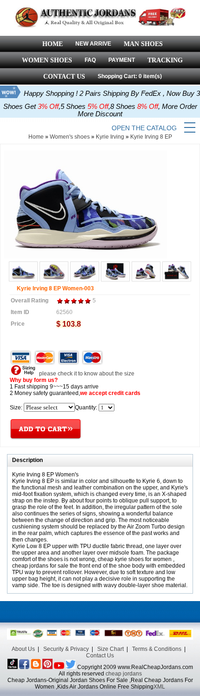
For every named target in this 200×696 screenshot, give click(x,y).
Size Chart (110, 649)
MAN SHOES (143, 43)
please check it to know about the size (86, 373)
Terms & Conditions (156, 649)
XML (159, 686)
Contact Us (100, 655)
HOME (52, 43)
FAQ (90, 60)
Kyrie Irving (110, 137)
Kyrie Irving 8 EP (151, 137)
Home (36, 137)
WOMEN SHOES (47, 60)
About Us (23, 649)
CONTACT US (64, 76)
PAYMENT (121, 60)
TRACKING (165, 60)
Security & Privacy (66, 649)
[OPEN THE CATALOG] (189, 128)
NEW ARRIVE (93, 43)
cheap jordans (124, 673)
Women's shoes (70, 137)
